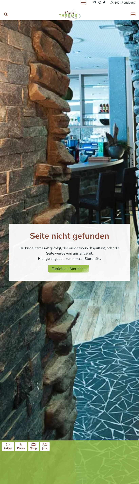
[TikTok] (104, 2)
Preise (21, 448)
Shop (33, 448)
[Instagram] (99, 2)
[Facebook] (94, 2)
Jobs (44, 448)
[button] (83, 2)
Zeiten (8, 448)
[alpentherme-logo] (69, 14)
